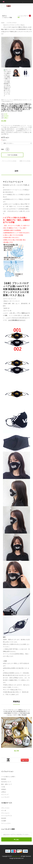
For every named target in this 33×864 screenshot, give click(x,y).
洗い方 (22, 100)
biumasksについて (6, 781)
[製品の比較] (20, 1)
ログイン (4, 16)
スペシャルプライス (6, 815)
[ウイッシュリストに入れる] (16, 734)
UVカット (26, 100)
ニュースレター (5, 797)
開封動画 (3, 779)
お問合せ (3, 792)
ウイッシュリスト (6, 823)
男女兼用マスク (9, 101)
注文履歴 (3, 821)
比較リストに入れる (25, 161)
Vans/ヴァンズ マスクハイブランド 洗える (13, 25)
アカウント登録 (8, 17)
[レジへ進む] (31, 1)
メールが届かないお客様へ (8, 776)
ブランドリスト (5, 808)
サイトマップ (4, 794)
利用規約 (3, 789)
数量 (2, 149)
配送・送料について (6, 784)
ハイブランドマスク (11, 22)
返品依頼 (3, 818)
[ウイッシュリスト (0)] (22, 1)
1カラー (4, 140)
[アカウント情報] (25, 1)
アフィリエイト (5, 813)
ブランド (11, 100)
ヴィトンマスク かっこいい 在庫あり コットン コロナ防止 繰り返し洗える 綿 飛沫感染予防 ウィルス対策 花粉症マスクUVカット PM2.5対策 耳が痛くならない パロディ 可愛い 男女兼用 (16, 712)
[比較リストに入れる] (22, 734)
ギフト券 (3, 810)
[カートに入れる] (11, 734)
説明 (16, 171)
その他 (3, 787)
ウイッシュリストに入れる (9, 161)
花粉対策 (16, 100)
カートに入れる (12, 155)
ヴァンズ (6, 100)
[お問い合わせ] (28, 1)
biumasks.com (16, 856)
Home (2, 22)
